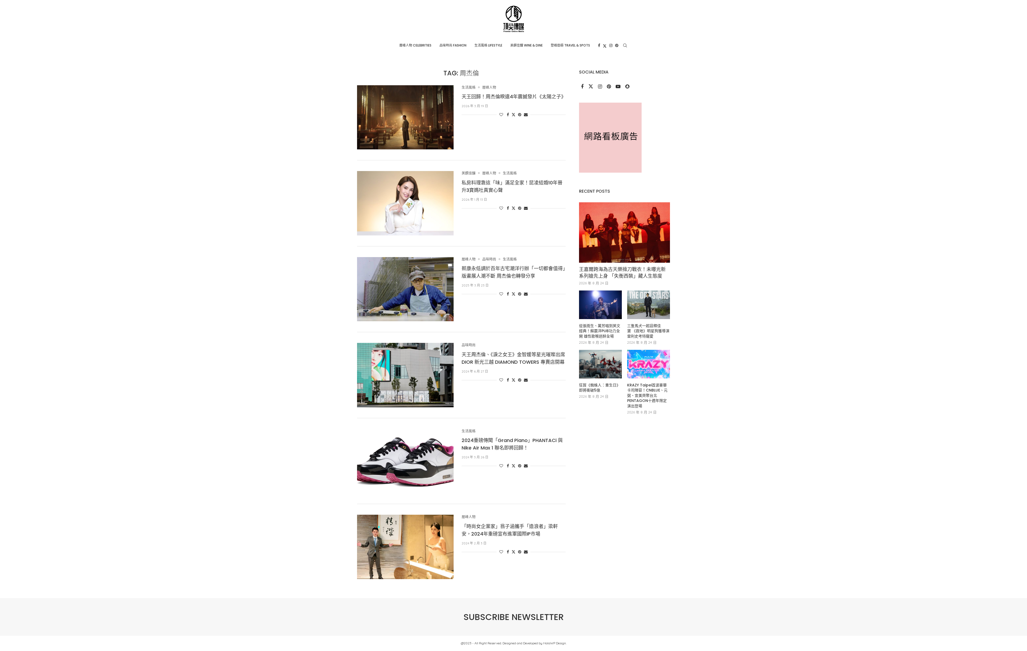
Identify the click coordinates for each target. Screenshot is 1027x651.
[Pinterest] (616, 45)
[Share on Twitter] (513, 114)
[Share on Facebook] (508, 114)
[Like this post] (501, 114)
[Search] (625, 45)
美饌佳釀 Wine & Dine (526, 45)
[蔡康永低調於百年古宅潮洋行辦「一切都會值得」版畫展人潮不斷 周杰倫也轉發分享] (405, 289)
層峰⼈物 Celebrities (415, 45)
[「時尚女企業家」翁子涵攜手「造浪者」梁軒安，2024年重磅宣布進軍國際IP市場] (405, 547)
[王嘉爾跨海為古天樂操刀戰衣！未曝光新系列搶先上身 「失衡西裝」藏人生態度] (624, 232)
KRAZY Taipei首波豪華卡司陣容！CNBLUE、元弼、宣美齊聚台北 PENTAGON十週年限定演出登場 (647, 396)
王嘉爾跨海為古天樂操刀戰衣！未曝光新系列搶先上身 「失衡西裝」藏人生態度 (622, 272)
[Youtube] (618, 86)
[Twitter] (605, 45)
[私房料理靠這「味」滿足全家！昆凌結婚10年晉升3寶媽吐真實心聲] (405, 203)
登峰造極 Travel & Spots (570, 45)
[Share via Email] (526, 114)
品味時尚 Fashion (452, 45)
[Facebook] (599, 45)
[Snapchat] (627, 86)
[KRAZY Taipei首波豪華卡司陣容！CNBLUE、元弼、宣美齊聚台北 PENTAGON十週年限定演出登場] (648, 364)
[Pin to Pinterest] (519, 114)
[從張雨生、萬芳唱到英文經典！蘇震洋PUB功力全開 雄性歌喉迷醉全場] (600, 304)
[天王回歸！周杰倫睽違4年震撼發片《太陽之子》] (405, 117)
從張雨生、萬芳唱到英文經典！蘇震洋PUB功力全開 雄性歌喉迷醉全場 (599, 331)
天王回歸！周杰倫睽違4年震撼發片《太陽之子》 (514, 96)
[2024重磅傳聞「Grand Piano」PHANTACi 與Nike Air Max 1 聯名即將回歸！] (405, 461)
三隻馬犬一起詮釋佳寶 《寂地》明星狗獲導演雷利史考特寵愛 (648, 331)
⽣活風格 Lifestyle (488, 45)
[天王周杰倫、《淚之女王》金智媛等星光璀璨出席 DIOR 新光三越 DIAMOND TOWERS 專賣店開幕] (405, 375)
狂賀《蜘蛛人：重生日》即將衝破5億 (599, 388)
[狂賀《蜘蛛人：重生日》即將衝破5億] (600, 364)
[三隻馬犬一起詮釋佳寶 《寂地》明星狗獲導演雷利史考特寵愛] (648, 304)
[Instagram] (610, 45)
